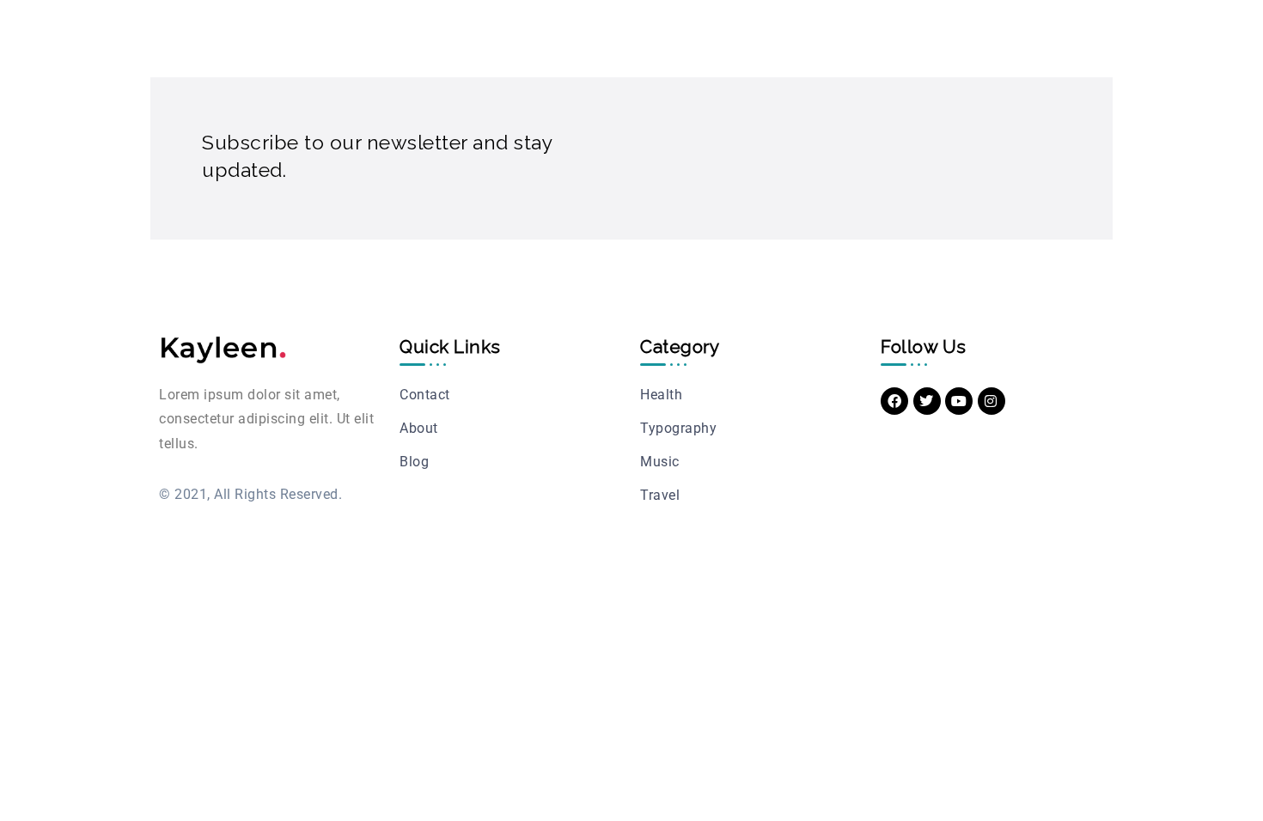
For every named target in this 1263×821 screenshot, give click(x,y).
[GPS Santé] (223, 349)
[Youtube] (959, 401)
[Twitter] (927, 401)
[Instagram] (991, 401)
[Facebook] (894, 401)
